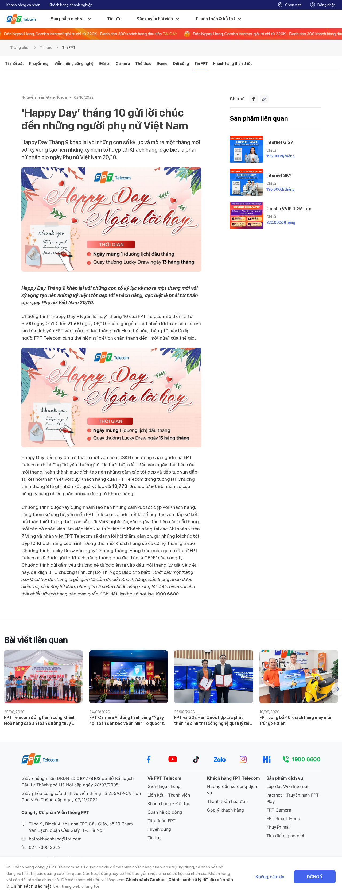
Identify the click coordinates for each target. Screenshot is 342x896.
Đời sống (181, 63)
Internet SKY (279, 175)
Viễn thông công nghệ (74, 63)
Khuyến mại (39, 63)
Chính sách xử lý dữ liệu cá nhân (200, 879)
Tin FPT (69, 47)
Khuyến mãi (278, 827)
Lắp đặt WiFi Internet (287, 786)
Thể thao (143, 63)
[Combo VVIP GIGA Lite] (246, 215)
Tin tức (114, 18)
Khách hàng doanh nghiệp (70, 5)
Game (162, 63)
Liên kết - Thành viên (168, 795)
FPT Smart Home (283, 818)
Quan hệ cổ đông (164, 812)
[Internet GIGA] (246, 149)
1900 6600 (306, 759)
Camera (123, 63)
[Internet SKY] (246, 182)
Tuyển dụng (159, 829)
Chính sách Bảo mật (30, 886)
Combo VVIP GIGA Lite (288, 208)
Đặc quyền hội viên (154, 18)
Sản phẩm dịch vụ (67, 18)
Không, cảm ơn (270, 876)
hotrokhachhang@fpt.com (55, 838)
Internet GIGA (280, 142)
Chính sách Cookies (146, 879)
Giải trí (104, 63)
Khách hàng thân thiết (232, 63)
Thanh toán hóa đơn (227, 801)
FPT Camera (278, 810)
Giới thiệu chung (164, 786)
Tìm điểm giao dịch (285, 835)
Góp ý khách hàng (225, 810)
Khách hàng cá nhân (23, 5)
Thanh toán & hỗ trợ (215, 18)
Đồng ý (315, 876)
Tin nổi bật (14, 63)
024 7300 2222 (45, 847)
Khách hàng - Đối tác (168, 803)
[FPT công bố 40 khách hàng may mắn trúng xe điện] (298, 676)
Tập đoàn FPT (161, 820)
